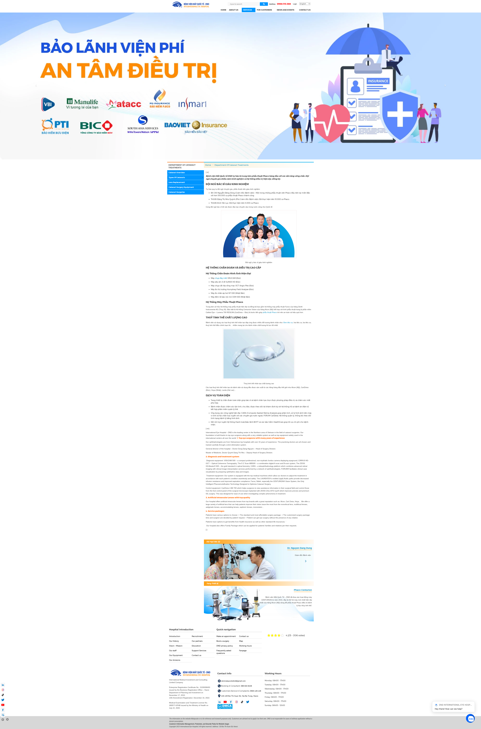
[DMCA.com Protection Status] (224, 706)
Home (223, 10)
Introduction (174, 636)
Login (295, 4)
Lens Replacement (177, 182)
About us (233, 10)
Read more (174, 54)
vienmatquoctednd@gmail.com (233, 681)
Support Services (199, 650)
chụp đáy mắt (221, 278)
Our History (174, 641)
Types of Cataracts (177, 177)
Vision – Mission (175, 646)
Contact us (305, 10)
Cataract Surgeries (177, 192)
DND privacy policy (224, 646)
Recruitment (197, 636)
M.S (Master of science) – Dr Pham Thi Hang (288, 548)
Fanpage (243, 650)
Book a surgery (222, 641)
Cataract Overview (177, 172)
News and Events (285, 10)
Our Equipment (176, 655)
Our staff (172, 650)
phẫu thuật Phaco (270, 312)
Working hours (245, 646)
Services (247, 10)
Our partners (197, 641)
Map (241, 641)
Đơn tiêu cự (288, 322)
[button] (239, 10)
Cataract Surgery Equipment (181, 187)
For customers (264, 10)
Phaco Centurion (303, 590)
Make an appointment (226, 636)
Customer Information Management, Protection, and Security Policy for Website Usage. (199, 724)
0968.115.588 (284, 4)
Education (196, 646)
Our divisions (174, 660)
